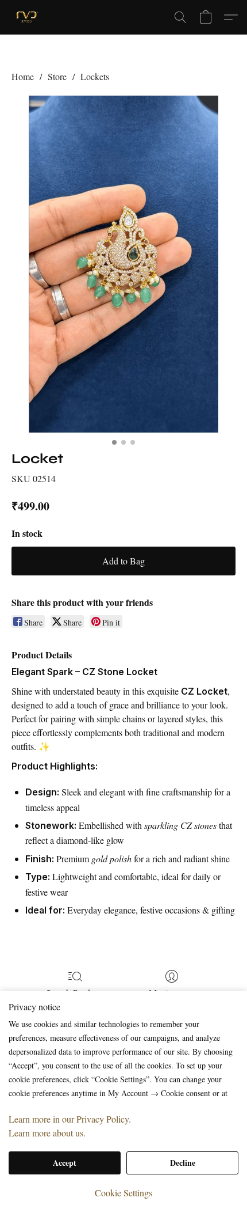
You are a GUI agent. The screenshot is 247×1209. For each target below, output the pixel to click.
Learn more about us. (47, 1133)
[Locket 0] (123, 264)
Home (22, 76)
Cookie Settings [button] (123, 1193)
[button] (28, 17)
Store (57, 76)
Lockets (94, 76)
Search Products (75, 993)
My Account (172, 993)
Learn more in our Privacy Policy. (70, 1119)
